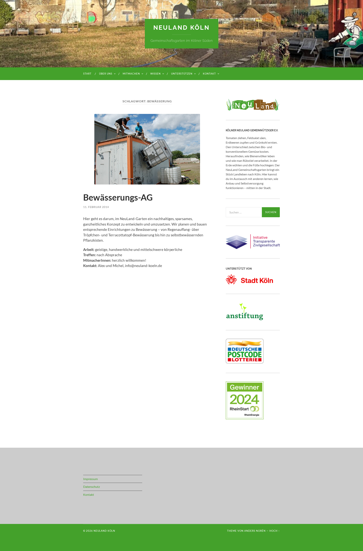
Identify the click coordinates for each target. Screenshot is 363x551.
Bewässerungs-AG (118, 197)
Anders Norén (255, 530)
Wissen (155, 73)
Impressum (90, 479)
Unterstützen (181, 73)
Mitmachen (131, 73)
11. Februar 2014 (96, 207)
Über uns (105, 73)
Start (87, 73)
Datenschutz (91, 486)
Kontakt (209, 73)
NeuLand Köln (181, 27)
